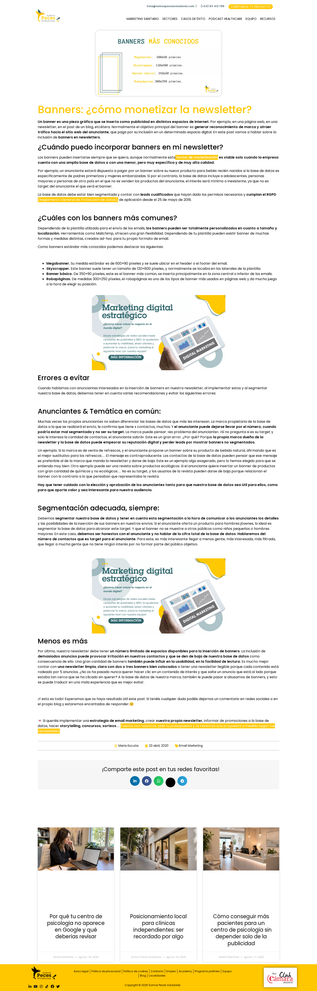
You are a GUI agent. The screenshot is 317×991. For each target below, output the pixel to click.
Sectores (169, 19)
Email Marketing (191, 745)
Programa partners (207, 971)
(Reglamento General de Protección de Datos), (78, 199)
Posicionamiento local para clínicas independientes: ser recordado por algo (158, 926)
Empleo (171, 971)
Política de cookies (135, 971)
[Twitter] (58, 986)
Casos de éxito (193, 19)
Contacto (157, 971)
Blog (143, 975)
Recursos (267, 19)
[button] (135, 781)
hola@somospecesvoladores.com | (171, 6)
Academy (185, 971)
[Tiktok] (47, 986)
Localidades (157, 975)
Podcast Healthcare (225, 19)
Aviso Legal (81, 971)
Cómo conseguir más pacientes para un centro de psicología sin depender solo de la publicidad (241, 930)
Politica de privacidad (106, 971)
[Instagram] (41, 986)
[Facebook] (52, 986)
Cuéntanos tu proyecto (251, 7)
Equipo (251, 19)
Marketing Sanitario (143, 19)
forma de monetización (196, 157)
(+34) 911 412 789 (212, 6)
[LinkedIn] (30, 986)
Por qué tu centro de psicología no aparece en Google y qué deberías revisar (76, 926)
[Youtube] (35, 986)
